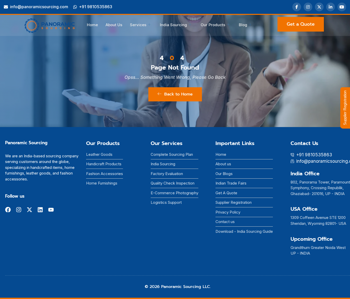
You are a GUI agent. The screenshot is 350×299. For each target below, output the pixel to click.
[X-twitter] (29, 210)
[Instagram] (308, 7)
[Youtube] (51, 210)
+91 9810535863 (95, 6)
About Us (114, 24)
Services (138, 24)
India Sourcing (173, 24)
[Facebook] (296, 7)
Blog (243, 24)
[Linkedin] (40, 210)
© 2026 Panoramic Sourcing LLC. (178, 287)
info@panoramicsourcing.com (39, 6)
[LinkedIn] (330, 7)
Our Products (213, 24)
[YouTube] (341, 7)
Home (92, 24)
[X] (319, 7)
